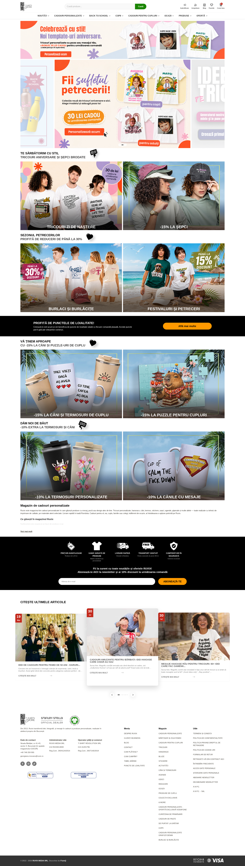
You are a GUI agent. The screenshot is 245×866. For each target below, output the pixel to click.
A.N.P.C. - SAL (199, 791)
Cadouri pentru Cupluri (171, 743)
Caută (140, 6)
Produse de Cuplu (168, 793)
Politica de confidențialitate (208, 738)
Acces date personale (204, 768)
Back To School (98, 16)
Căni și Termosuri (167, 770)
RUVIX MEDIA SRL (40, 861)
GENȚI (161, 779)
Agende (162, 775)
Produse (184, 16)
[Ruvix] (26, 6)
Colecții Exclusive (168, 798)
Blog (126, 743)
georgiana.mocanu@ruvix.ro (31, 756)
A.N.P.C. (196, 787)
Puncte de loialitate (134, 766)
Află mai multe (187, 326)
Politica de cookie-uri (204, 750)
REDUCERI (163, 784)
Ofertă (201, 16)
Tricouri (163, 747)
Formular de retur (203, 755)
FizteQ (63, 861)
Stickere (163, 761)
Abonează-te (172, 581)
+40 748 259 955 (27, 752)
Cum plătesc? (131, 752)
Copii (118, 16)
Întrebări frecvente (203, 764)
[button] (112, 695)
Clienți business (132, 738)
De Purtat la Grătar (169, 823)
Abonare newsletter (203, 777)
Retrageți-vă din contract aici (208, 759)
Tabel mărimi (130, 761)
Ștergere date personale (206, 773)
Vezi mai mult (26, 531)
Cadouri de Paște (167, 819)
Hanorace (164, 752)
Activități (163, 766)
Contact (128, 747)
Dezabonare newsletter (205, 782)
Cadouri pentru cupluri (142, 16)
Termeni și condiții (202, 733)
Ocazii (167, 16)
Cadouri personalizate (68, 16)
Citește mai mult (27, 676)
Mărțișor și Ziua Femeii (170, 738)
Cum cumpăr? (130, 756)
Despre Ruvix (130, 733)
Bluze (161, 756)
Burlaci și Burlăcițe (169, 840)
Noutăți (42, 16)
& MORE (162, 802)
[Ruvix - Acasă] (27, 719)
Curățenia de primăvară (170, 814)
